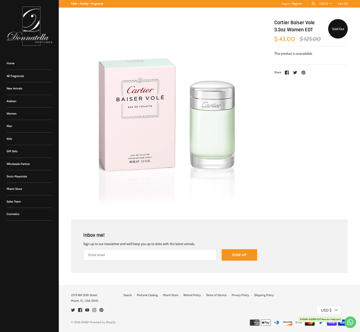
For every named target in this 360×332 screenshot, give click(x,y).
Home (10, 63)
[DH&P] (29, 26)
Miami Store (14, 189)
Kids (9, 138)
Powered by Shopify (103, 322)
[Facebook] (80, 310)
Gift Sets (12, 151)
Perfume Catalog (147, 295)
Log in (285, 3)
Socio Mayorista (17, 176)
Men (9, 126)
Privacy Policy (240, 295)
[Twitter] (73, 310)
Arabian (11, 101)
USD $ (323, 3)
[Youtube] (87, 310)
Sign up (239, 255)
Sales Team (14, 201)
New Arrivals (14, 88)
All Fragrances (15, 76)
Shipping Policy (264, 295)
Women (12, 113)
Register (297, 3)
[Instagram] (94, 310)
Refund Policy (192, 295)
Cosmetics (13, 214)
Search (127, 295)
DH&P (85, 322)
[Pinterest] (101, 310)
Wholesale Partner (18, 164)
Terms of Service (216, 295)
